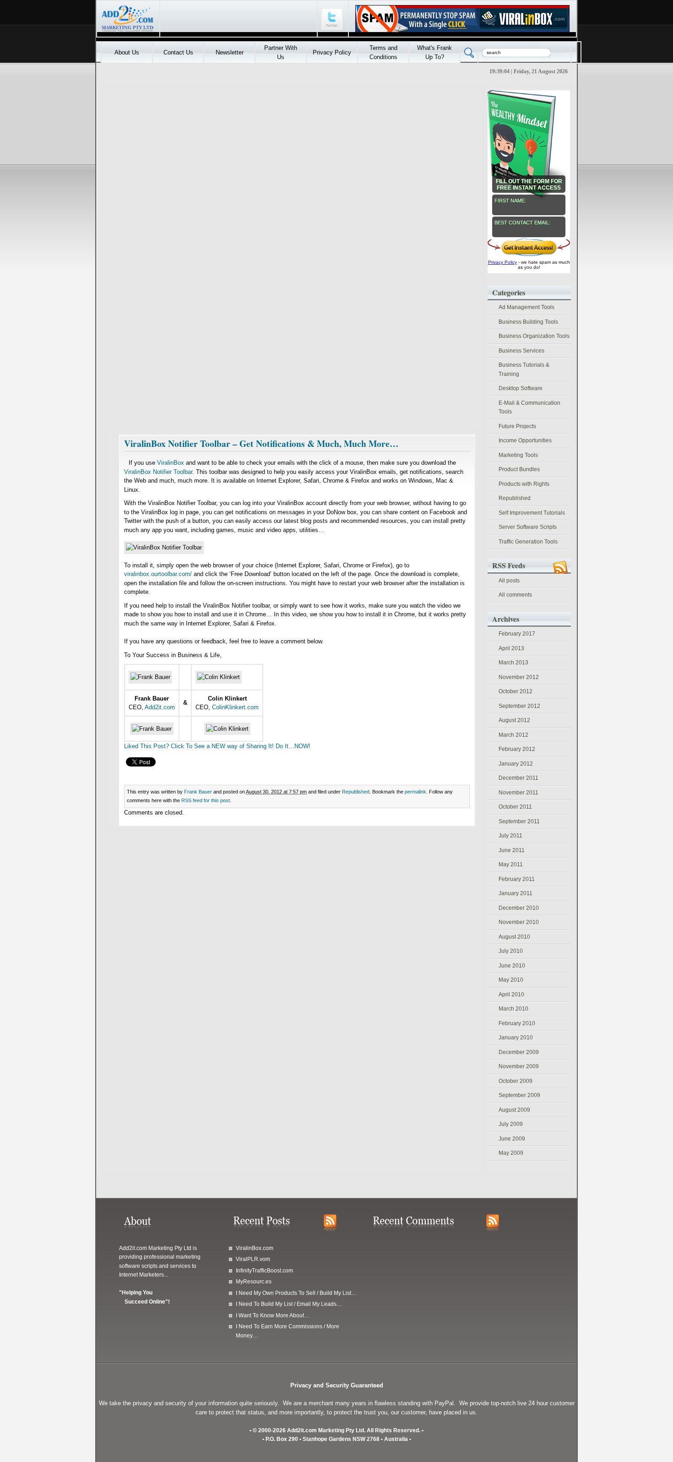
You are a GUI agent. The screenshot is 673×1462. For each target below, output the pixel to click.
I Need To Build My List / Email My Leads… (289, 1304)
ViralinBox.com (254, 1248)
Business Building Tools (528, 322)
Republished (355, 791)
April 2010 (511, 994)
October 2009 (515, 1081)
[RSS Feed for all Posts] (330, 1227)
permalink (415, 791)
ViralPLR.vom (253, 1259)
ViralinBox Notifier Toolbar (158, 471)
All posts (509, 580)
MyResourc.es (253, 1281)
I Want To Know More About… (272, 1315)
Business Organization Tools (534, 336)
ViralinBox (170, 462)
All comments (515, 595)
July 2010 (511, 951)
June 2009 (512, 1139)
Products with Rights (524, 484)
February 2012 (517, 749)
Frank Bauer (198, 791)
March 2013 (513, 662)
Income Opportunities (525, 440)
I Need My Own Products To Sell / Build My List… (296, 1293)
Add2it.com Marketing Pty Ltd (155, 1248)
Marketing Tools (518, 455)
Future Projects (517, 426)
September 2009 (519, 1095)
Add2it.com (160, 707)
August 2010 (514, 937)
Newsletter (230, 52)
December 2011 (518, 778)
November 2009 (519, 1066)
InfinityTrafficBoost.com (264, 1270)
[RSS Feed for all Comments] (492, 1227)
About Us (126, 52)
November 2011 (518, 792)
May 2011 (511, 864)
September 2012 (519, 706)
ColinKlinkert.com (235, 707)
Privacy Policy (332, 52)
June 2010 (512, 965)
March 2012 (513, 735)
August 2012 (514, 720)
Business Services (521, 351)
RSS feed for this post (205, 800)
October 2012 (515, 691)
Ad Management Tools (526, 307)
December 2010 (519, 908)
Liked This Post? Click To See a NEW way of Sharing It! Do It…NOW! (217, 746)
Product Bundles (519, 469)
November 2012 (519, 677)
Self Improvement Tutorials (532, 513)
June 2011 (512, 850)
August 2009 (514, 1110)
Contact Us (178, 52)
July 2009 (511, 1124)
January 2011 (515, 893)
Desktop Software (521, 388)
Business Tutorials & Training (524, 369)
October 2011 (515, 807)
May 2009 (511, 1153)
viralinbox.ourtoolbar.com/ (158, 574)
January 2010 (516, 1037)
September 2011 (519, 821)
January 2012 (516, 764)
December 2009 (519, 1052)
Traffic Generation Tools (528, 541)
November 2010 (519, 922)
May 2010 (511, 980)
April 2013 (511, 648)
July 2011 (510, 835)
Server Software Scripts (528, 527)
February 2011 (517, 879)
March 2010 (513, 1008)
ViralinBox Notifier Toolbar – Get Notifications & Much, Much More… (261, 443)
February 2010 (517, 1023)
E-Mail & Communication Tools (529, 407)
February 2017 (517, 633)
